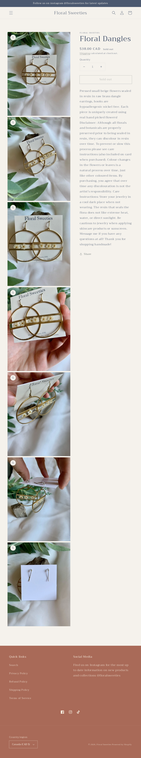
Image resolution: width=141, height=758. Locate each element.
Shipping (85, 53)
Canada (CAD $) (21, 744)
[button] (11, 13)
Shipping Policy (19, 690)
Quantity (85, 60)
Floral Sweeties (104, 744)
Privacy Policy (18, 673)
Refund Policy (18, 681)
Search (13, 665)
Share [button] (87, 254)
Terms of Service (20, 698)
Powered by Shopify (122, 744)
